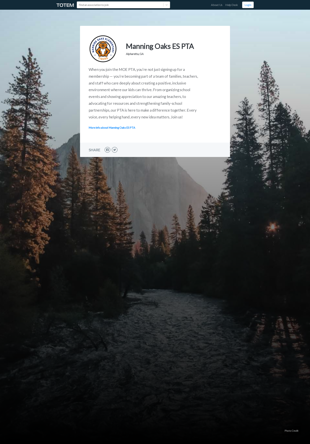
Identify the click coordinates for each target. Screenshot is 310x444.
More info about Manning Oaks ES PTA (112, 127)
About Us (216, 4)
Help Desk (231, 4)
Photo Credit (292, 430)
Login (248, 4)
